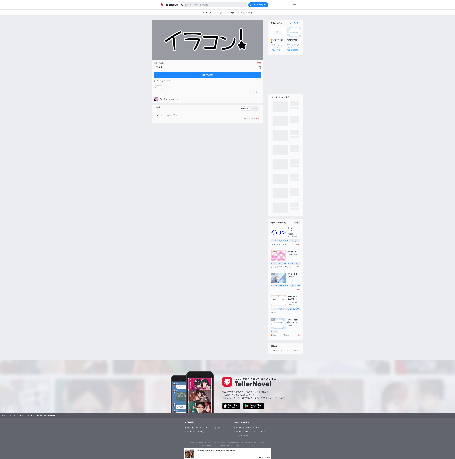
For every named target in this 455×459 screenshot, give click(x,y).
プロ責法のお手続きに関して (226, 445)
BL (235, 436)
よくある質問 (261, 442)
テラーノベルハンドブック (203, 442)
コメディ (247, 436)
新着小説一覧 (189, 428)
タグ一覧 (198, 428)
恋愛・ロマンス (239, 428)
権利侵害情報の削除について (208, 445)
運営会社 (251, 445)
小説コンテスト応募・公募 (211, 428)
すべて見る (294, 23)
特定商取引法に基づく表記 (249, 442)
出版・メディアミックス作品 (194, 432)
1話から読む (207, 75)
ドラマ (240, 436)
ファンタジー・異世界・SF (243, 432)
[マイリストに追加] (259, 67)
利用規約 (192, 442)
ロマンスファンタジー (253, 428)
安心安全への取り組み (234, 442)
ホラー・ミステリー (259, 432)
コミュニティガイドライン (219, 442)
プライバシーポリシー (241, 445)
